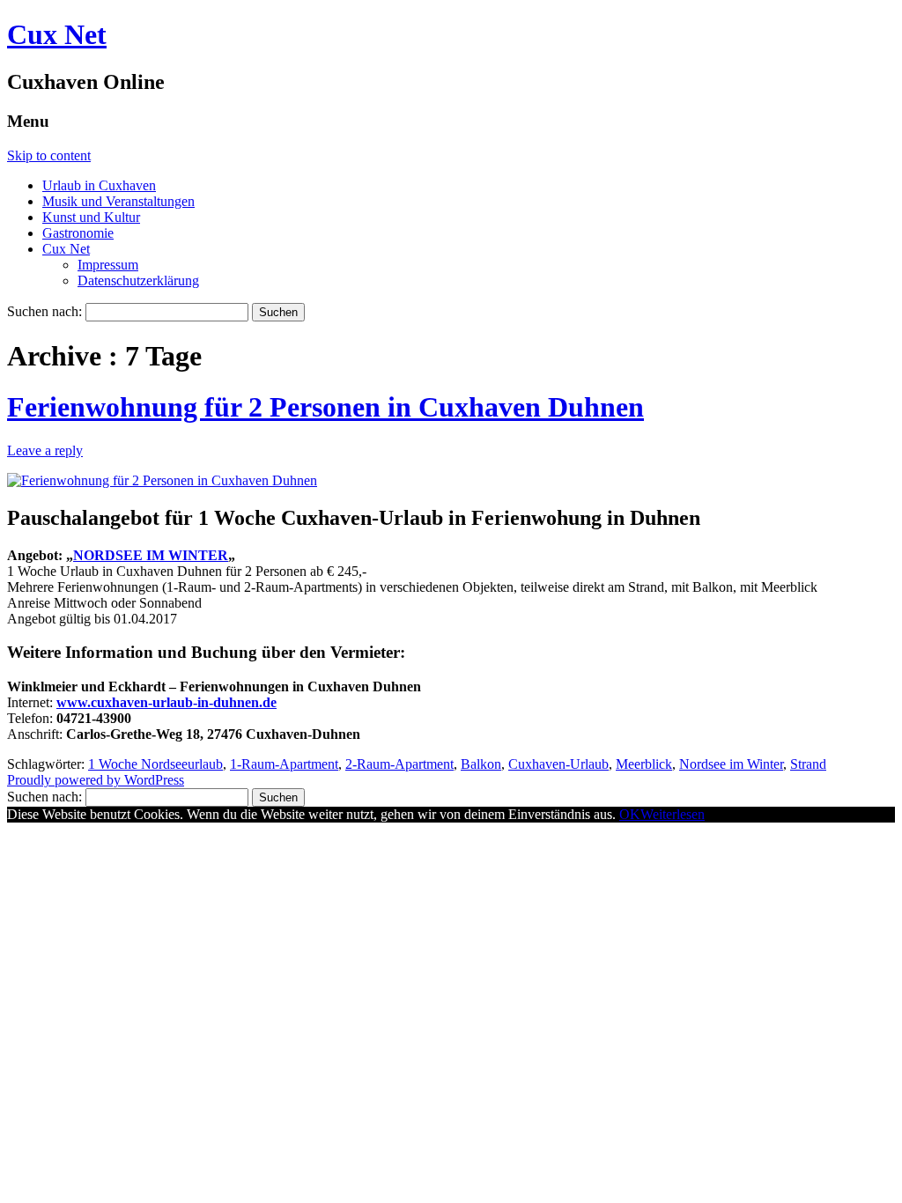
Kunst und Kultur (91, 217)
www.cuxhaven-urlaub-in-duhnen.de (166, 702)
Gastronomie (78, 232)
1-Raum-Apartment (284, 763)
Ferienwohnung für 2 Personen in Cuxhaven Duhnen (325, 407)
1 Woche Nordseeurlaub (155, 763)
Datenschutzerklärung (138, 280)
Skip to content (49, 155)
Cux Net (57, 34)
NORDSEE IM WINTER (150, 555)
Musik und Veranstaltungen (118, 201)
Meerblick (644, 763)
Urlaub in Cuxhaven (99, 185)
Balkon (481, 763)
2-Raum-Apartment (399, 763)
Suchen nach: (44, 311)
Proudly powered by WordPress (95, 779)
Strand (808, 763)
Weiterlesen (672, 814)
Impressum (108, 264)
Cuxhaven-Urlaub (558, 763)
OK (629, 814)
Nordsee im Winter (731, 763)
